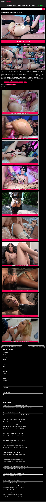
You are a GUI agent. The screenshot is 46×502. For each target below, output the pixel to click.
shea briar (5, 378)
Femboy (4, 364)
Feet (4, 361)
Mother (4, 359)
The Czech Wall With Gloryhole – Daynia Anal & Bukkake (14, 426)
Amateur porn (9, 84)
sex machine (21, 82)
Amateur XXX (9, 5)
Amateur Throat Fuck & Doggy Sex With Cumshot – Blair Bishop (15, 466)
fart (4, 382)
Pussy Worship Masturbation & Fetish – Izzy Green (13, 445)
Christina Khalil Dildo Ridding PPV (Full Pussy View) (13, 456)
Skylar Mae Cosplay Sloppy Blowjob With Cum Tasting (14, 440)
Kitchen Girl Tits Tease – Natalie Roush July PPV (12, 452)
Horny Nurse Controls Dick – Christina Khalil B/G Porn (14, 454)
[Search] (43, 9)
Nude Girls (28, 5)
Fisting (23, 5)
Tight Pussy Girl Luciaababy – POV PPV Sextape (12, 475)
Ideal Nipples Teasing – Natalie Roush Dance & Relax (13, 487)
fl (3, 385)
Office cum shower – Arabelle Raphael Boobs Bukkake (14, 461)
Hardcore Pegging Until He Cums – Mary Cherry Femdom (14, 471)
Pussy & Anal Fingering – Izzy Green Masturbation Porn (14, 419)
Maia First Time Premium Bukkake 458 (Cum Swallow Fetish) (15, 447)
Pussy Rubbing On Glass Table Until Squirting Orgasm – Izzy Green (16, 463)
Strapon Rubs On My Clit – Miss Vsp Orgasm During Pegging (15, 482)
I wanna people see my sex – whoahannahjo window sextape (15, 405)
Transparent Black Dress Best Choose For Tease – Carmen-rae (15, 431)
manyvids (16, 82)
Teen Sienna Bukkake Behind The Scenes (11, 412)
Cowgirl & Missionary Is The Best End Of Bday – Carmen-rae (15, 492)
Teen (4, 397)
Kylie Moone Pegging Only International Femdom (13, 459)
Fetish (6, 1)
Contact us (34, 5)
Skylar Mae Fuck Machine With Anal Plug (11, 478)
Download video (24, 41)
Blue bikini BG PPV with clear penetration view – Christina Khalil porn (17, 417)
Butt (4, 366)
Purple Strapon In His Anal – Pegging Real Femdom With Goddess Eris (17, 424)
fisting (4, 373)
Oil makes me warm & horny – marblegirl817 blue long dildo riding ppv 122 (18, 407)
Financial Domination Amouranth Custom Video (12, 421)
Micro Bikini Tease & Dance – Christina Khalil (12, 480)
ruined (4, 375)
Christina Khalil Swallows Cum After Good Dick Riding (14, 428)
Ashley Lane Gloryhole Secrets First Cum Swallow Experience (15, 438)
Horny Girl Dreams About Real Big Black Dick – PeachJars (14, 442)
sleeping (5, 357)
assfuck (8, 82)
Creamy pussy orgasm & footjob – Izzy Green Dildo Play (14, 468)
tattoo (25, 82)
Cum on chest (6, 390)
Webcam (14, 5)
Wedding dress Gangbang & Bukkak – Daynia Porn (13, 496)
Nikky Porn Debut (6, 392)
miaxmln (5, 380)
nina (4, 394)
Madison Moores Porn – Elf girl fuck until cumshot (13, 489)
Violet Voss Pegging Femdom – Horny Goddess (12, 494)
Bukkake (19, 5)
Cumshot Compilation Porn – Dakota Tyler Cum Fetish (14, 485)
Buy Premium (40, 5)
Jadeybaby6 (5, 352)
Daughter (5, 354)
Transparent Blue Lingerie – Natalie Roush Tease (13, 433)
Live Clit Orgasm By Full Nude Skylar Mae (11, 410)
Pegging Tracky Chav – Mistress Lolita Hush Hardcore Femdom (15, 435)
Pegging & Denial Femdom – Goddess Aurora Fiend (13, 449)
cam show (12, 82)
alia (4, 368)
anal (5, 82)
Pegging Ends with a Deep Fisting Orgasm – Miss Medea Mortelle (16, 414)
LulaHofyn (5, 371)
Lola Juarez (5, 387)
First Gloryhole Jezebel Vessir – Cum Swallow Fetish (13, 473)
